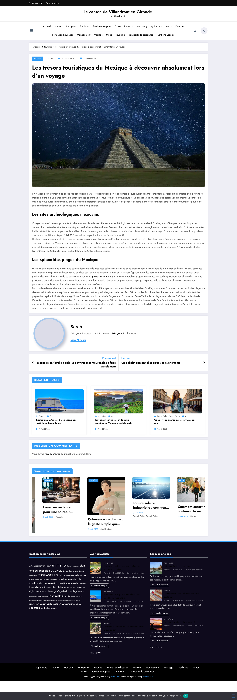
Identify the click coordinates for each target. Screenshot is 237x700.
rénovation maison (37, 591)
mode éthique (40, 579)
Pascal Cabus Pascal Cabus (168, 416)
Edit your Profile (121, 333)
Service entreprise (102, 26)
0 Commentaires (90, 58)
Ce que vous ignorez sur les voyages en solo (174, 421)
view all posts (78, 340)
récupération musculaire (65, 588)
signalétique (77, 592)
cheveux (75, 559)
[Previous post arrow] (33, 362)
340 (98, 640)
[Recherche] (195, 31)
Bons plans (71, 26)
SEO (62, 591)
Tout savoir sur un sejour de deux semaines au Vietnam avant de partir (113, 421)
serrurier (69, 591)
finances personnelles (35, 567)
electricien (81, 563)
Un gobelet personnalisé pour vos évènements (150, 363)
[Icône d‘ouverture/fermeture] (31, 31)
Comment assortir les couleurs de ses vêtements (95, 509)
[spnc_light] (204, 30)
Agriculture (156, 26)
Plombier (66, 584)
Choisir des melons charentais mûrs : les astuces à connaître (140, 509)
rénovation (77, 588)
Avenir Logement (73, 554)
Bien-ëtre (128, 26)
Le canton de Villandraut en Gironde (118, 12)
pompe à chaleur (76, 584)
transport (54, 596)
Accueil (47, 26)
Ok (185, 696)
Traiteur (47, 595)
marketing (73, 575)
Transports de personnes (140, 35)
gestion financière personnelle (64, 571)
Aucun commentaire (134, 589)
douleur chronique (70, 563)
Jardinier (66, 575)
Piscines (45, 584)
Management (83, 35)
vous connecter (52, 454)
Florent (41, 416)
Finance (179, 26)
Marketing (142, 26)
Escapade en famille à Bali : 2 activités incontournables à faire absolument (76, 365)
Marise (94, 516)
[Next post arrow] (204, 362)
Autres (168, 26)
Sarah (53, 58)
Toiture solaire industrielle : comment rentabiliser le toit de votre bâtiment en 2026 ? (51, 505)
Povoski (140, 516)
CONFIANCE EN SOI (50, 563)
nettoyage (51, 579)
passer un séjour (100, 276)
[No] (233, 696)
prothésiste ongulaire (35, 588)
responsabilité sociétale (50, 588)
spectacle (35, 595)
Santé (118, 26)
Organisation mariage (67, 579)
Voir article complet (99, 573)
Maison (58, 26)
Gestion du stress (39, 571)
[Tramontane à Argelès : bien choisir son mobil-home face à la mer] (59, 401)
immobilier (34, 575)
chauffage (69, 559)
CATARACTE (56, 558)
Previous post (109, 358)
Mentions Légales (165, 35)
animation (59, 553)
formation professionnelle (69, 566)
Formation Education (63, 35)
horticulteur (82, 571)
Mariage (98, 35)
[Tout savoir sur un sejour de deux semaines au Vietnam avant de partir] (118, 401)
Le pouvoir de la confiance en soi (179, 609)
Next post (126, 358)
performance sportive (36, 584)
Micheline (102, 416)
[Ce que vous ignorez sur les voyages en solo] (177, 401)
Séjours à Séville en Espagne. (177, 553)
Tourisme (84, 26)
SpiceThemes (148, 664)
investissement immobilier (51, 575)
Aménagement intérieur (40, 553)
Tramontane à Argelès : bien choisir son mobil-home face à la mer (56, 421)
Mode (109, 35)
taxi (42, 596)
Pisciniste (55, 583)
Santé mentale (53, 591)
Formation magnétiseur (50, 567)
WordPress (115, 664)
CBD (64, 559)
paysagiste (81, 579)
